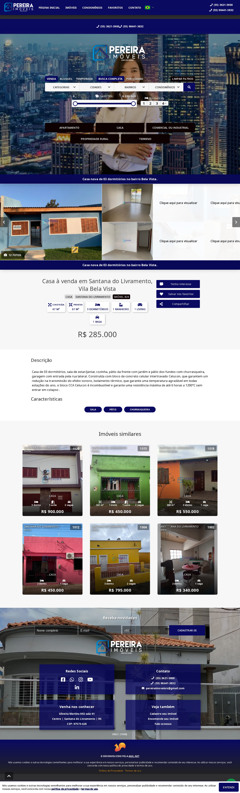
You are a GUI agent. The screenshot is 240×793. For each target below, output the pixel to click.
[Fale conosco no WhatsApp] (72, 679)
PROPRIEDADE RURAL (95, 139)
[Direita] (236, 222)
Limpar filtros (182, 79)
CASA (120, 127)
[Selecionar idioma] (149, 7)
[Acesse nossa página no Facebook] (63, 679)
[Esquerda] (4, 222)
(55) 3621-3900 (109, 26)
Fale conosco (163, 724)
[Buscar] (189, 87)
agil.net (134, 756)
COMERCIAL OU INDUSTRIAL (170, 127)
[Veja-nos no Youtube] (90, 679)
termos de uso (89, 789)
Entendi (228, 787)
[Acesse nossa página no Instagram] (81, 679)
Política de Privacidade (111, 770)
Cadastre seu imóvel (163, 713)
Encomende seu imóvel (163, 719)
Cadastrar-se (187, 630)
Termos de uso (133, 770)
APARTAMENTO (69, 127)
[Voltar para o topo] (9, 776)
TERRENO (145, 139)
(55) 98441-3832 (133, 26)
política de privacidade (65, 789)
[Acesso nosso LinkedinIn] (77, 687)
